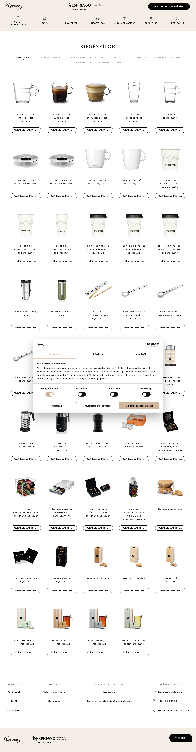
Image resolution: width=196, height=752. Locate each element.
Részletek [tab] (98, 354)
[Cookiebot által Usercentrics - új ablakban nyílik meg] (146, 345)
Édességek (104, 62)
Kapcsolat (109, 692)
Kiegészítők (14, 710)
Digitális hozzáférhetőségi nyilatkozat (109, 701)
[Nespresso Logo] (85, 6)
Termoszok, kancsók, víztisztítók (85, 58)
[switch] (82, 394)
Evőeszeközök (117, 58)
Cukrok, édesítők (83, 62)
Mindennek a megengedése (139, 405)
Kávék (14, 701)
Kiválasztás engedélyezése (98, 405)
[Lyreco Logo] (14, 6)
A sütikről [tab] (141, 354)
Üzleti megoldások (54, 692)
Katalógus (54, 701)
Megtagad (57, 405)
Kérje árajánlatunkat (170, 692)
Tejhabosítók (139, 58)
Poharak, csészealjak (49, 58)
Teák (119, 62)
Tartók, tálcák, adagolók (167, 58)
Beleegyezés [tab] (54, 354)
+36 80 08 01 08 (167, 701)
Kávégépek (14, 692)
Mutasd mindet (23, 58)
